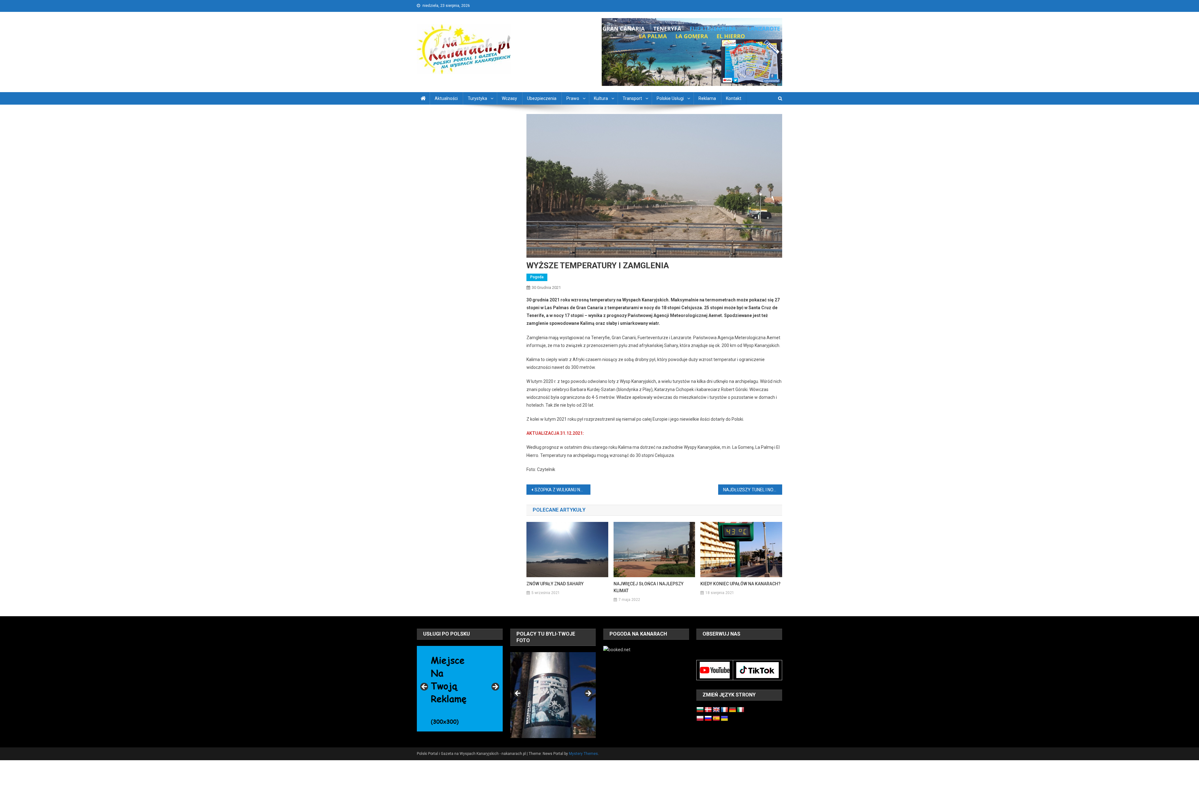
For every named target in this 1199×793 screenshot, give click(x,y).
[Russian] (708, 719)
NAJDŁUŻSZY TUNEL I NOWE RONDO (752, 489)
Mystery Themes (583, 753)
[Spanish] (716, 719)
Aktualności (446, 98)
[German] (732, 710)
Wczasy (509, 98)
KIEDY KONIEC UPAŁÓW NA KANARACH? (740, 583)
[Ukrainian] (724, 719)
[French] (724, 710)
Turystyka (477, 98)
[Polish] (700, 719)
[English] (716, 710)
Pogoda (537, 277)
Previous (424, 687)
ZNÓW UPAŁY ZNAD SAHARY (555, 583)
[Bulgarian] (700, 710)
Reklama (707, 98)
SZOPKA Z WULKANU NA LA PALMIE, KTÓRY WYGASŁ (562, 489)
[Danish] (708, 710)
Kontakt (733, 98)
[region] (459, 688)
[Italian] (740, 710)
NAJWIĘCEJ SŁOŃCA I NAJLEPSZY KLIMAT (648, 587)
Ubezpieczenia (541, 98)
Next (495, 687)
